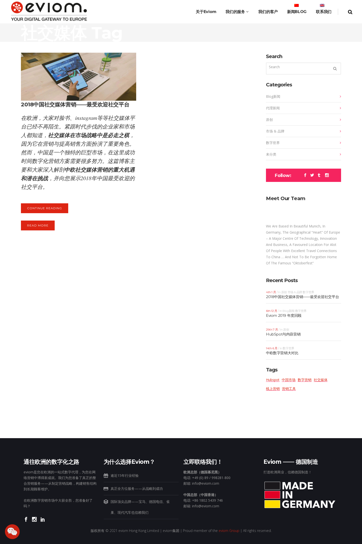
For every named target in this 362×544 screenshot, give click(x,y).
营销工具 (289, 388)
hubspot (273, 379)
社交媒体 (321, 379)
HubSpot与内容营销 (283, 334)
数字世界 (273, 142)
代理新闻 (273, 108)
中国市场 (289, 379)
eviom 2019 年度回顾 (283, 315)
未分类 (271, 154)
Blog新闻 (273, 96)
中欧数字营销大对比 (282, 353)
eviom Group (229, 530)
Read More (38, 225)
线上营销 (273, 388)
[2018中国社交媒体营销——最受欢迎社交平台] (78, 77)
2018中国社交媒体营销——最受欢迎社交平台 (75, 104)
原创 (269, 119)
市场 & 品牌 (275, 131)
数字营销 (305, 379)
